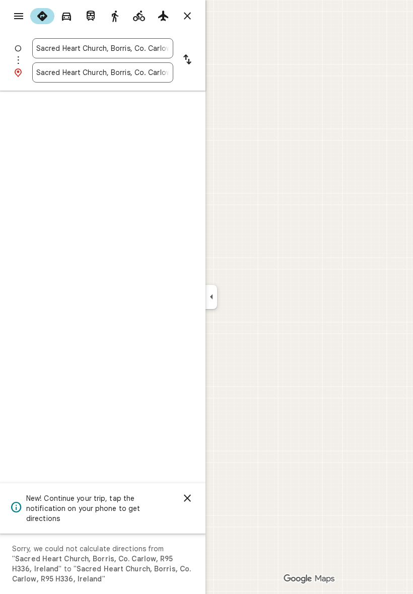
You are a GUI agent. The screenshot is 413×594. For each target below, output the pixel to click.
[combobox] (102, 48)
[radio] (42, 16)
